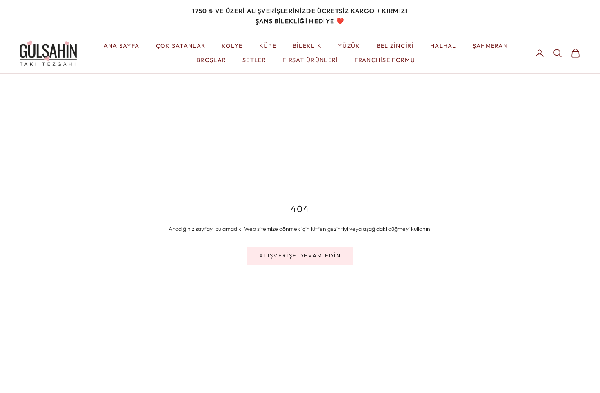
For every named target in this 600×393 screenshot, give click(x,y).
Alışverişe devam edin (300, 255)
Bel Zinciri (395, 45)
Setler (254, 60)
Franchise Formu (384, 60)
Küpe (267, 45)
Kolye (232, 45)
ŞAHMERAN (490, 45)
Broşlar (211, 60)
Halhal (443, 45)
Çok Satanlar (181, 45)
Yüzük (349, 45)
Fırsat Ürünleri (310, 60)
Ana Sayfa (122, 45)
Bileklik (307, 45)
